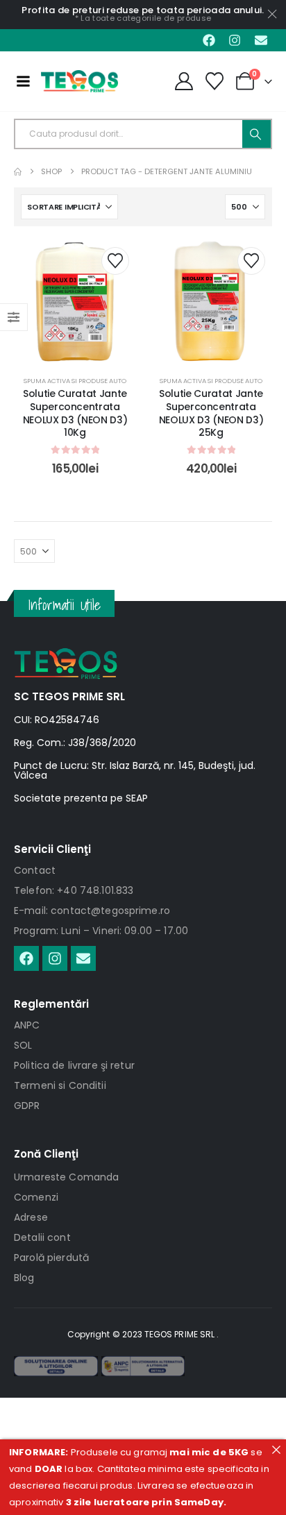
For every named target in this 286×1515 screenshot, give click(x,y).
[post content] (75, 301)
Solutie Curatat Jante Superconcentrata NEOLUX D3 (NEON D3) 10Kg (75, 413)
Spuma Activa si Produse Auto (75, 380)
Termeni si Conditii (60, 1085)
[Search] (256, 134)
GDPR (27, 1105)
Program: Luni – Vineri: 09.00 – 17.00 (101, 931)
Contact (35, 870)
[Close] (276, 1449)
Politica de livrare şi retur (74, 1065)
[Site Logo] (79, 81)
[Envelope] (261, 40)
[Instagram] (235, 40)
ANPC (27, 1025)
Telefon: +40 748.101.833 (73, 890)
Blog (24, 1278)
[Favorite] (215, 81)
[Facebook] (209, 40)
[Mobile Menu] (23, 81)
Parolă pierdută (51, 1257)
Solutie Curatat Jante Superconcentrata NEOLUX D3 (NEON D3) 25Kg (211, 413)
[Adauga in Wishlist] (115, 261)
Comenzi (36, 1197)
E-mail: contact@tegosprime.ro (92, 910)
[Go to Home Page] (18, 171)
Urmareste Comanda (66, 1177)
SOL (23, 1045)
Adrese (31, 1217)
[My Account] (183, 81)
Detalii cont (42, 1237)
